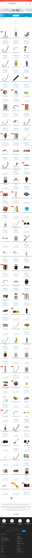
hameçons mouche (24, 506)
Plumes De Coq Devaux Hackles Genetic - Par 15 (27, 256)
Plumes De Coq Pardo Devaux (26, 285)
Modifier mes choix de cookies (20, 543)
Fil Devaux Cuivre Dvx (26, 387)
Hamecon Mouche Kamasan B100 (5, 52)
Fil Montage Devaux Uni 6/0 (15, 270)
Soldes (2, 549)
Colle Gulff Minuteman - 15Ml (16, 343)
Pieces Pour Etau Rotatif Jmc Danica (26, 270)
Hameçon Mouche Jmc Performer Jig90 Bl (16, 373)
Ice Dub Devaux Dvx (26, 401)
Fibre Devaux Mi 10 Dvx (5, 474)
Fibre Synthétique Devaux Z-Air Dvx (16, 401)
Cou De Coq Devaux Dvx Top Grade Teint (5, 139)
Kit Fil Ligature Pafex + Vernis (5, 110)
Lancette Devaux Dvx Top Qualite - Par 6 (16, 256)
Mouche (17, 12)
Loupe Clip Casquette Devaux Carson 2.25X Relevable (16, 169)
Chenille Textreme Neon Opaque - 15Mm (16, 314)
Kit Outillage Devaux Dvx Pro (5, 154)
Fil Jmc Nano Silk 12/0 (27, 110)
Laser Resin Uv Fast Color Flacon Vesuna (5, 300)
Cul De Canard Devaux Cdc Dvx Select (26, 81)
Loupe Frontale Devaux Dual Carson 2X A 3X (27, 198)
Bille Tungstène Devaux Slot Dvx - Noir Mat (5, 446)
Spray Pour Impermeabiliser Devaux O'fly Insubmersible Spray (5, 431)
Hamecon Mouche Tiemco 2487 (5, 285)
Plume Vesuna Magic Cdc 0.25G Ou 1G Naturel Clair (26, 475)
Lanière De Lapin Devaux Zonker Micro (16, 474)
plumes (4, 507)
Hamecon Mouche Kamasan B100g (26, 125)
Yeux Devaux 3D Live (26, 445)
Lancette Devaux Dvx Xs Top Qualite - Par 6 (5, 256)
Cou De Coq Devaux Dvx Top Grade (26, 183)
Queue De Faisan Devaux (5, 314)
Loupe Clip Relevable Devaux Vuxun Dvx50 (16, 286)
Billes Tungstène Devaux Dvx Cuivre (26, 372)
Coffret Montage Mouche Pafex (5, 212)
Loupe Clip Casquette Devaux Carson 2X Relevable (16, 184)
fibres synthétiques (21, 507)
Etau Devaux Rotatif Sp (27, 52)
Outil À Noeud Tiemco (5, 416)
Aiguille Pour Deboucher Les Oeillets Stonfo (26, 242)
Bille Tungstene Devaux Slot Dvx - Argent (16, 241)
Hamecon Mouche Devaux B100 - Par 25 (5, 125)
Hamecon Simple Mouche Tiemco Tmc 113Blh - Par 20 (16, 431)
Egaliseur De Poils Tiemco (5, 372)
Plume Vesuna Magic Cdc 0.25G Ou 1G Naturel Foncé (5, 184)
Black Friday (2, 551)
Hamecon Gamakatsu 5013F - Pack (26, 139)
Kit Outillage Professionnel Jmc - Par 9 (16, 139)
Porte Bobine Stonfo (5, 401)
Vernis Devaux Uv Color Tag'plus (27, 314)
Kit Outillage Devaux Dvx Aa (16, 125)
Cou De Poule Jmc (26, 227)
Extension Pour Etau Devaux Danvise (5, 241)
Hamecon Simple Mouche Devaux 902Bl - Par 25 (5, 344)
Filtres (15, 27)
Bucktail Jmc (26, 154)
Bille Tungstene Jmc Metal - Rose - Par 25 (16, 387)
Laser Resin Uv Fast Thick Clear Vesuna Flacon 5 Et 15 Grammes (27, 344)
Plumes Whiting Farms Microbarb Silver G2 (16, 198)
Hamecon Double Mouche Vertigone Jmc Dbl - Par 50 (5, 38)
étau (19, 506)
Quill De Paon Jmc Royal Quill (16, 154)
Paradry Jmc (26, 416)
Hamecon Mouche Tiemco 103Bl (16, 416)
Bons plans (2, 550)
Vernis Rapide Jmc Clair (5, 227)
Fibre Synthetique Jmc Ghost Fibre (16, 212)
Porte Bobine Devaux (16, 445)
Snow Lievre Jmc (5, 270)
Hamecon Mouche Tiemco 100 (16, 52)
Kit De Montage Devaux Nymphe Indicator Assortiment (5, 387)
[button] (2, 1)
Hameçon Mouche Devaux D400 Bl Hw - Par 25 (5, 82)
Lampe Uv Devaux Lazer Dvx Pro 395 (16, 81)
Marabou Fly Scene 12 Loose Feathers (26, 212)
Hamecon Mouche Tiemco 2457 (16, 110)
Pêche (14, 12)
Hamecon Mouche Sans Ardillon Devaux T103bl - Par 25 (16, 227)
